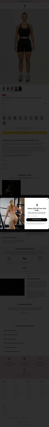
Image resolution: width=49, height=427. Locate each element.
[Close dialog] (47, 199)
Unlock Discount (36, 219)
